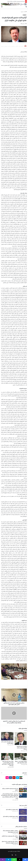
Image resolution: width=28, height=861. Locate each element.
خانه (25, 11)
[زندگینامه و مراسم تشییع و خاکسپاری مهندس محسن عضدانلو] (21, 738)
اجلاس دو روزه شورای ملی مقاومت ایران (10, 816)
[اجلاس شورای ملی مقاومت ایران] (23, 812)
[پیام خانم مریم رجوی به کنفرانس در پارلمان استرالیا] (23, 790)
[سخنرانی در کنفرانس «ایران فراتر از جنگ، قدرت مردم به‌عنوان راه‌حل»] (23, 832)
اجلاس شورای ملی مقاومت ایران (12, 809)
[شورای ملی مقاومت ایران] (14, 4)
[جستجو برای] (26, 7)
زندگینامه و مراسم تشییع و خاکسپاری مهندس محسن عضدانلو (22, 748)
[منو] (2, 7)
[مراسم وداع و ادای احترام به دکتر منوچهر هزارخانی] (7, 736)
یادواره (22, 11)
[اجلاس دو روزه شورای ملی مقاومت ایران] (23, 819)
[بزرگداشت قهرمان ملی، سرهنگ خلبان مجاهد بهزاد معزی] (21, 756)
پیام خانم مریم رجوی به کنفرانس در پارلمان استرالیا (15, 1)
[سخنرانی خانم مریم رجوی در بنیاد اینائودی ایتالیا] (23, 837)
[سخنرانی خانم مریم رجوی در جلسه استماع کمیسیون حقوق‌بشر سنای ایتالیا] (23, 843)
